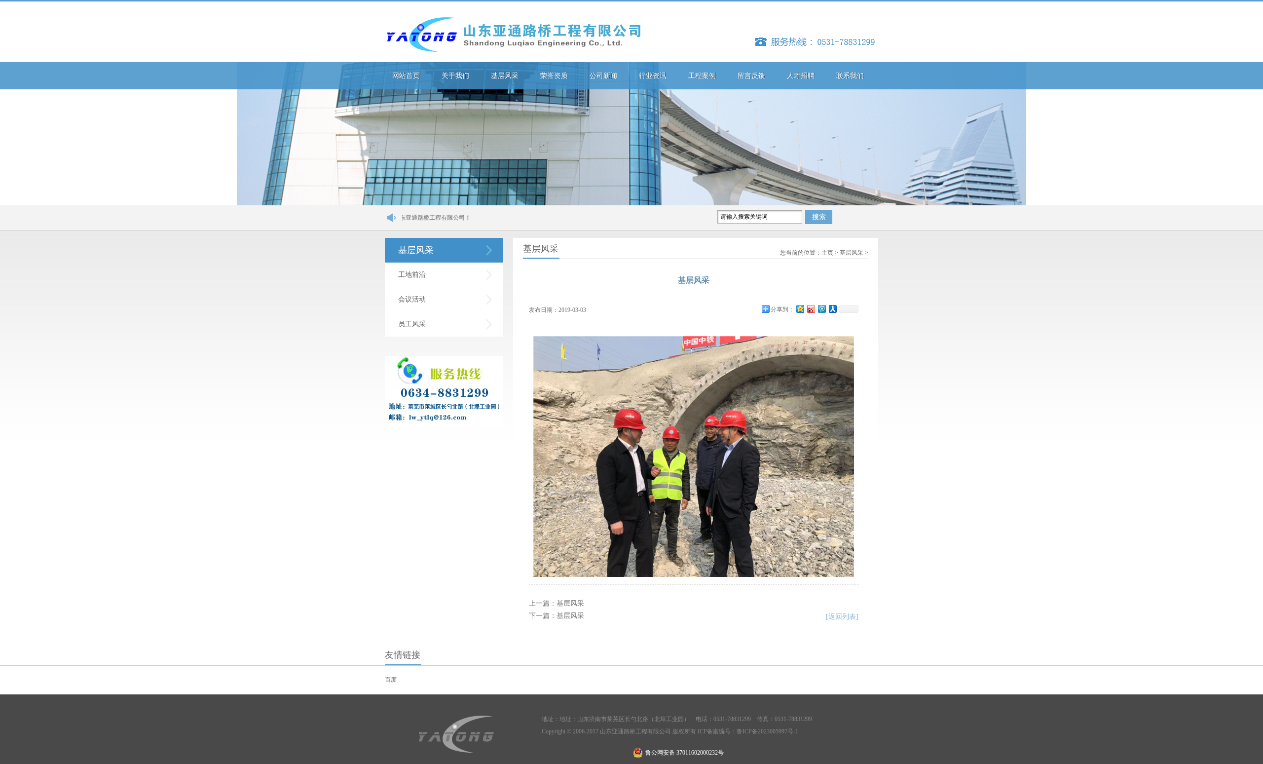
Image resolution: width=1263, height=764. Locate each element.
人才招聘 (801, 75)
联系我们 (850, 75)
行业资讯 (653, 75)
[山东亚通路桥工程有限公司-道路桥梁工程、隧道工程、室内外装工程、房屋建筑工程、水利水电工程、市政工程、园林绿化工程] (513, 34)
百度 (391, 679)
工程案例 (702, 75)
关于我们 (455, 75)
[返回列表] (842, 616)
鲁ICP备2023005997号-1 (767, 731)
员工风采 (412, 324)
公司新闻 (603, 75)
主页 (827, 252)
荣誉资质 (554, 75)
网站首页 (406, 75)
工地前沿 (412, 274)
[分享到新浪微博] (810, 309)
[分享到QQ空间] (799, 309)
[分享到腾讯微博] (821, 309)
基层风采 (505, 75)
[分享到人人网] (832, 309)
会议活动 (412, 299)
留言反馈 (751, 75)
